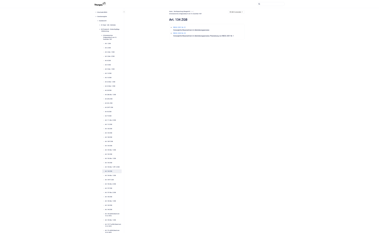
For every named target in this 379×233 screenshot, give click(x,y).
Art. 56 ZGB (108, 111)
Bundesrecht (102, 20)
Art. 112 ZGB (108, 124)
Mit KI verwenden (236, 12)
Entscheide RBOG (102, 12)
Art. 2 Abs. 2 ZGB (109, 56)
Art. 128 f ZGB (109, 141)
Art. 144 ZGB (108, 209)
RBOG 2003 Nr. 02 (179, 33)
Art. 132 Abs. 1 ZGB (110, 158)
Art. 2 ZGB (108, 48)
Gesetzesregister (102, 16)
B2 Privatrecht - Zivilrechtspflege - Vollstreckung (110, 30)
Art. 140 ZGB (108, 196)
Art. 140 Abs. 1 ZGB (110, 201)
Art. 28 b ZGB (108, 99)
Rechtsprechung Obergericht (182, 11)
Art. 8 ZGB (108, 60)
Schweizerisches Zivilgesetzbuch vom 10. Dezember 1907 (110, 37)
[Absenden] (259, 4)
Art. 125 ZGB (108, 133)
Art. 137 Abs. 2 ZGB (110, 192)
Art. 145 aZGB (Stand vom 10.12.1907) (112, 214)
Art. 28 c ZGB (108, 103)
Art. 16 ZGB (108, 77)
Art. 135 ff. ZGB (109, 179)
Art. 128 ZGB (108, 137)
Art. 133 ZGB (108, 162)
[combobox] (271, 4)
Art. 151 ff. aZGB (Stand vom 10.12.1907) (113, 225)
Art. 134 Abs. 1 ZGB (110, 175)
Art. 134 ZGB (108, 171)
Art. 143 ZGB (108, 205)
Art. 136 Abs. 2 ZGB (110, 184)
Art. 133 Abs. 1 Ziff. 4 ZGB (112, 167)
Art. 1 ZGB (108, 43)
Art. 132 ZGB (108, 154)
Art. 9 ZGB (108, 65)
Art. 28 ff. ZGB (109, 107)
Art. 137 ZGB (108, 188)
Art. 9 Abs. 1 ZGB (109, 69)
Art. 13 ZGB (108, 73)
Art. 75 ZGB (108, 116)
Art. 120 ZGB (108, 128)
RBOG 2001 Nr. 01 (179, 27)
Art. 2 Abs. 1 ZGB (109, 52)
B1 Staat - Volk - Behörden (108, 25)
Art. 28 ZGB (108, 90)
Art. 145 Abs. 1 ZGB (110, 220)
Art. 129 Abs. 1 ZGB (110, 150)
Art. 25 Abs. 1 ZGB (110, 86)
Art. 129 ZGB (108, 145)
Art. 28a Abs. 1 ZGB (110, 94)
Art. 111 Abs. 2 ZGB (110, 120)
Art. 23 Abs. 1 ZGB (110, 82)
